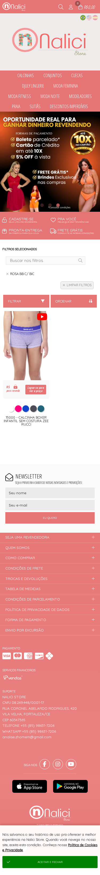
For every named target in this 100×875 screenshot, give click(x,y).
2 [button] (50, 205)
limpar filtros (79, 285)
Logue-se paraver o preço (35, 389)
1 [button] (42, 205)
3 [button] (58, 205)
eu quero (50, 518)
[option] (50, 162)
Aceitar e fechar (50, 862)
